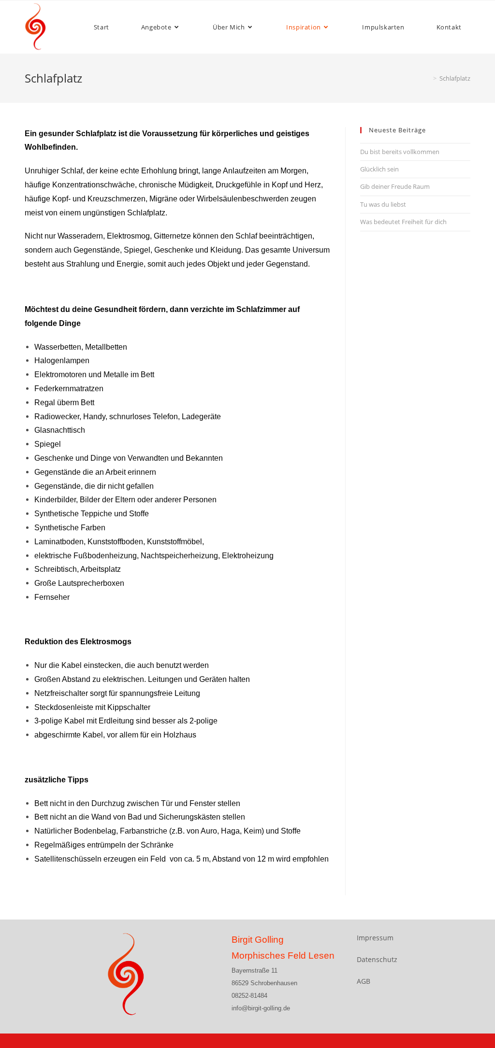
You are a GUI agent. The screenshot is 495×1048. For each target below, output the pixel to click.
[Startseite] (427, 78)
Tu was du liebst (383, 204)
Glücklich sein (379, 169)
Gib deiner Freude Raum (395, 186)
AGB (363, 981)
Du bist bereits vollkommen (399, 151)
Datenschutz (377, 959)
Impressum (375, 937)
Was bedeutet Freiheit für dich (403, 221)
